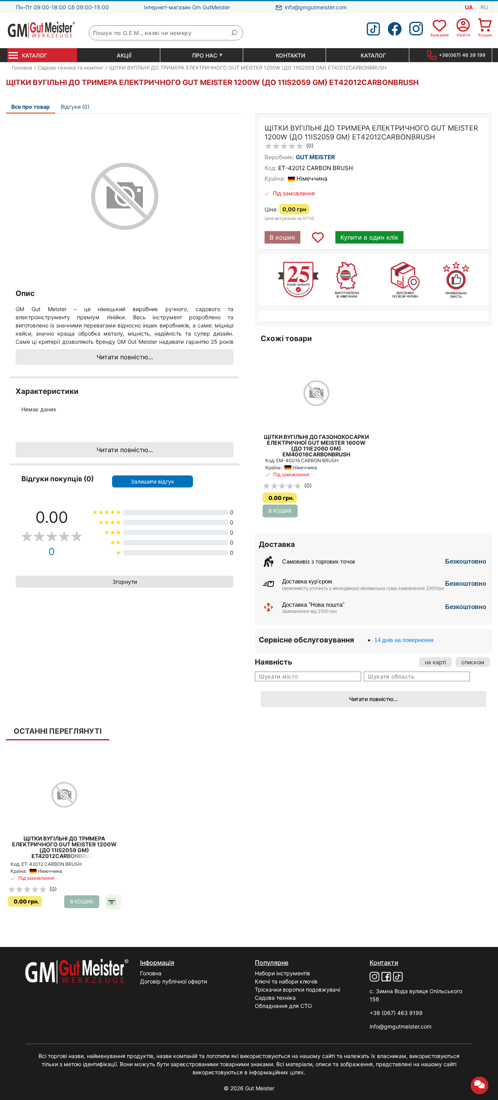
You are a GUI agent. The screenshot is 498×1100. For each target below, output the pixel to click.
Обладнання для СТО (283, 1006)
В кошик (282, 237)
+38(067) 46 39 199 (462, 55)
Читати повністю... (124, 357)
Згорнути (124, 581)
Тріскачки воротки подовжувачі (297, 989)
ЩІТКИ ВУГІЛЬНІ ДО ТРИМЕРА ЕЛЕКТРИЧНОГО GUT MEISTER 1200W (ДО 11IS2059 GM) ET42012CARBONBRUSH (64, 847)
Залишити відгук (152, 481)
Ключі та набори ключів (286, 981)
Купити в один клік (369, 237)
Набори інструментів (282, 973)
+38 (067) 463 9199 (396, 1012)
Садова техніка (275, 997)
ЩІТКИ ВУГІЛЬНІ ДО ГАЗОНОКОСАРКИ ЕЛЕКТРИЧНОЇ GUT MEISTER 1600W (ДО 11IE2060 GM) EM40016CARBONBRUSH (316, 445)
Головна (150, 973)
